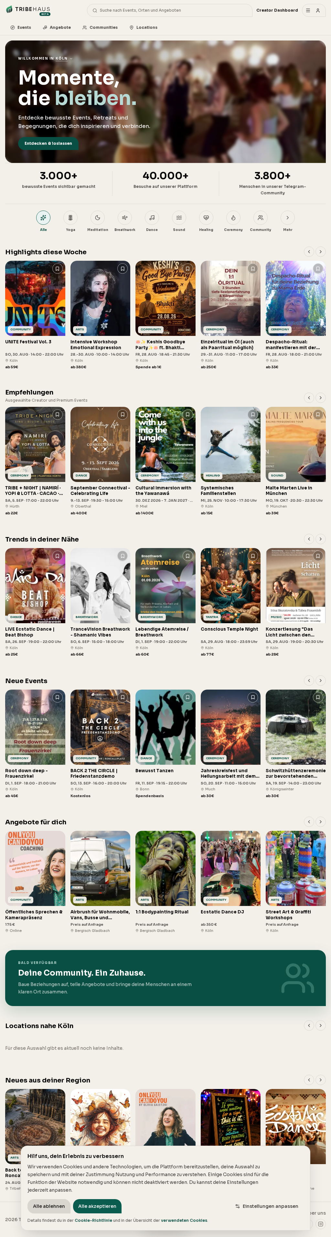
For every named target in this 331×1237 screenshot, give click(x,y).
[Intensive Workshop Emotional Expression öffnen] (100, 315)
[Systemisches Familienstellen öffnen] (231, 461)
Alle (43, 230)
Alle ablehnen (49, 1206)
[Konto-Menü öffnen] (314, 10)
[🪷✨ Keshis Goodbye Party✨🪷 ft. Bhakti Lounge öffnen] (165, 315)
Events (24, 27)
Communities (104, 27)
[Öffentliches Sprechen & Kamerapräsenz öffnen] (35, 882)
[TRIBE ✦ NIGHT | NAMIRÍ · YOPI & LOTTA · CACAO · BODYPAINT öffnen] (35, 461)
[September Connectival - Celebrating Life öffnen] (100, 461)
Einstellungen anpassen (270, 1206)
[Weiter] (320, 251)
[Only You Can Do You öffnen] (165, 1140)
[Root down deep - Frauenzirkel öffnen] (35, 744)
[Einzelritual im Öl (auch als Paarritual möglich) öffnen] (231, 315)
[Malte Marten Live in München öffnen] (296, 461)
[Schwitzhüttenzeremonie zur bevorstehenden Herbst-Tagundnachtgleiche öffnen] (296, 744)
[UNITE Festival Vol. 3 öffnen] (35, 315)
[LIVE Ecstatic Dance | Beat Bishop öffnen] (35, 602)
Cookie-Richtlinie (93, 1220)
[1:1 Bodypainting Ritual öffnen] (165, 882)
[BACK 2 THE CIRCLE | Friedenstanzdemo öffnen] (100, 744)
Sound (179, 230)
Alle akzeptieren (97, 1206)
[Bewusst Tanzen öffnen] (165, 744)
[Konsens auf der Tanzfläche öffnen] (296, 1140)
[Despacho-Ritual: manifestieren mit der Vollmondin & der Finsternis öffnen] (296, 315)
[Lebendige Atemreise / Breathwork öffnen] (165, 602)
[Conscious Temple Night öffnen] (231, 602)
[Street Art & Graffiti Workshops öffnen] (296, 882)
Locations (146, 27)
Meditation (97, 230)
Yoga (70, 230)
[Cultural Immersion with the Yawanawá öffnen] (165, 461)
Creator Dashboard (277, 10)
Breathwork (124, 230)
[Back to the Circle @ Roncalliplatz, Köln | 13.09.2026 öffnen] (35, 1140)
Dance (152, 230)
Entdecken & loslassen (48, 143)
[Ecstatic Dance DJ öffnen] (231, 882)
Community (260, 230)
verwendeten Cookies (184, 1220)
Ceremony (233, 230)
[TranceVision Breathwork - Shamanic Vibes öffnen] (100, 602)
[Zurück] (309, 251)
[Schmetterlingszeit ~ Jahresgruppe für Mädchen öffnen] (100, 1140)
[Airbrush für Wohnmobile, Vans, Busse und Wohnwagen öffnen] (100, 882)
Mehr (287, 230)
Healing (206, 230)
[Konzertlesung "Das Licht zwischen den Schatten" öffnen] (296, 602)
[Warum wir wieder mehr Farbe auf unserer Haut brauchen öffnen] (231, 1140)
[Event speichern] (57, 268)
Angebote (60, 27)
